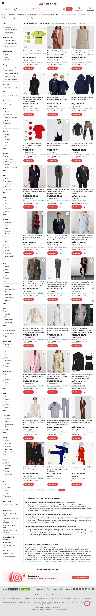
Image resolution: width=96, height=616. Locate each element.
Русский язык (36, 602)
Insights (53, 600)
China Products (16, 598)
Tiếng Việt (42, 604)
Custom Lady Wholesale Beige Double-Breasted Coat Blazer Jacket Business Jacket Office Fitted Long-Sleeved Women (82, 53)
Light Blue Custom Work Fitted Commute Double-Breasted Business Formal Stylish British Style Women (82, 238)
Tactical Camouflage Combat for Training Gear (82, 144)
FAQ (42, 594)
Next (61, 490)
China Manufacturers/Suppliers (29, 598)
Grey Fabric (6, 550)
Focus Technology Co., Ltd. (49, 609)
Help (46, 594)
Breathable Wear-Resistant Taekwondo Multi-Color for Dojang (82, 468)
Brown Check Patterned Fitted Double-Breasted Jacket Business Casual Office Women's (34, 284)
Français (29, 602)
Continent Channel (66, 598)
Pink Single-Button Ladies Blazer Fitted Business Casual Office (34, 376)
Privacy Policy (56, 607)
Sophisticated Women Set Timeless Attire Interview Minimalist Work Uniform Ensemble (82, 330)
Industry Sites (76, 598)
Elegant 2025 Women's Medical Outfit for (57, 144)
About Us (37, 594)
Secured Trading (28, 18)
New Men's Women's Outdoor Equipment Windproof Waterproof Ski (33, 99)
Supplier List (16, 18)
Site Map (52, 594)
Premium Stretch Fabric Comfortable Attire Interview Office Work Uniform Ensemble (82, 376)
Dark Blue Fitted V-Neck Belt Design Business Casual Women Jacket (34, 191)
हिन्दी (78, 602)
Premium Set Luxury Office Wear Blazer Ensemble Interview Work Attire (82, 284)
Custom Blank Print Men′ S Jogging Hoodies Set (82, 98)
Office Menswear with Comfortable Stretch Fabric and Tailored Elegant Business (57, 284)
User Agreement (40, 607)
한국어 (68, 602)
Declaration (48, 607)
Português (22, 602)
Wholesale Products (44, 598)
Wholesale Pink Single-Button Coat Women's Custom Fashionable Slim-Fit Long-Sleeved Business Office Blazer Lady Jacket (58, 53)
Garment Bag (7, 542)
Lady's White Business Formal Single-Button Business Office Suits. (58, 330)
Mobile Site (59, 594)
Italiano (44, 602)
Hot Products (6, 598)
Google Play (24, 589)
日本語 (73, 602)
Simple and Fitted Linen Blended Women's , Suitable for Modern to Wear (57, 376)
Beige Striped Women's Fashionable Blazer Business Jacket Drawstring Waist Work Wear (33, 330)
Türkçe (90, 602)
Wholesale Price (55, 598)
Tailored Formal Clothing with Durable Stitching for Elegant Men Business (58, 238)
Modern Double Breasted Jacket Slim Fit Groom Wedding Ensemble (82, 192)
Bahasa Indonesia (51, 604)
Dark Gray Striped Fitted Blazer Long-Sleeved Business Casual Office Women (58, 191)
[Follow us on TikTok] (77, 589)
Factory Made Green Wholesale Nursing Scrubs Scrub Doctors (34, 53)
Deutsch (50, 602)
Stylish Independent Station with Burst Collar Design (34, 468)
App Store (13, 589)
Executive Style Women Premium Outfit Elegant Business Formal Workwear (34, 423)
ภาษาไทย (83, 602)
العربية (63, 602)
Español (15, 602)
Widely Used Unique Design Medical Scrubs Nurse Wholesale (33, 145)
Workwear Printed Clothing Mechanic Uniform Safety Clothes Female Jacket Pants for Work (58, 423)
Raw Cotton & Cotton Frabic (9, 546)
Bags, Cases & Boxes (9, 556)
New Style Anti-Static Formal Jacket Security (57, 98)
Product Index (45, 600)
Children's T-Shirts (8, 553)
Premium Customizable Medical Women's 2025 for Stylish (32, 238)
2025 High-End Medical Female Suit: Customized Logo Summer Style (81, 422)
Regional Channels (86, 598)
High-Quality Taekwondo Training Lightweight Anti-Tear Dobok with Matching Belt (58, 469)
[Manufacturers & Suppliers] (48, 4)
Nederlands (57, 602)
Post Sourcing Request (80, 577)
